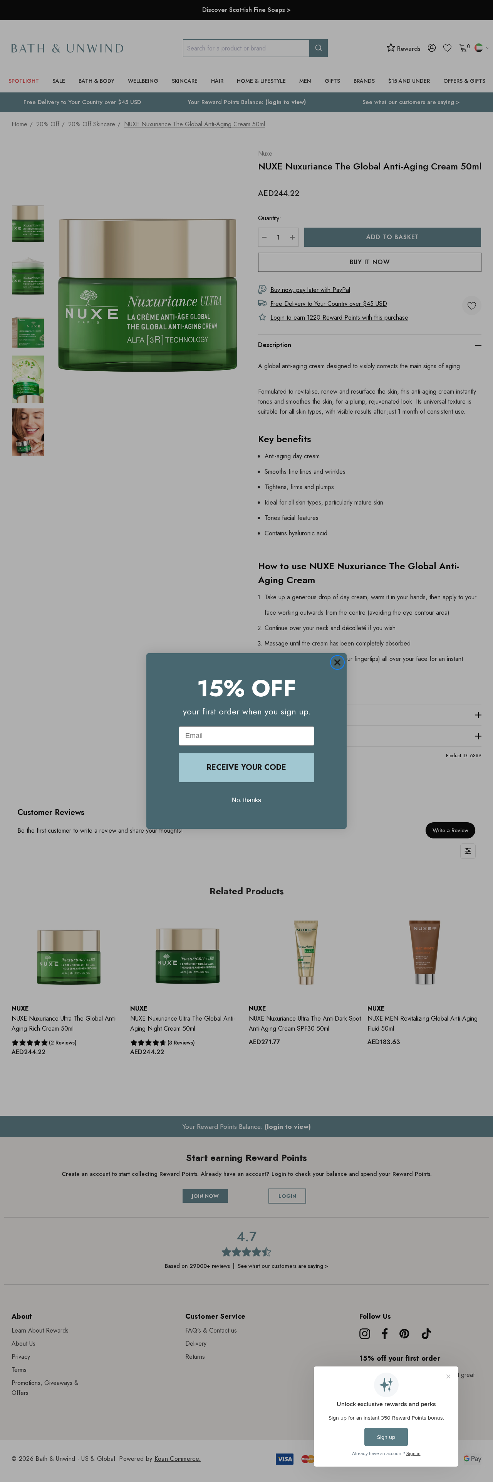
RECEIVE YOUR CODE (246, 767)
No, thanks (246, 800)
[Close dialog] (337, 662)
